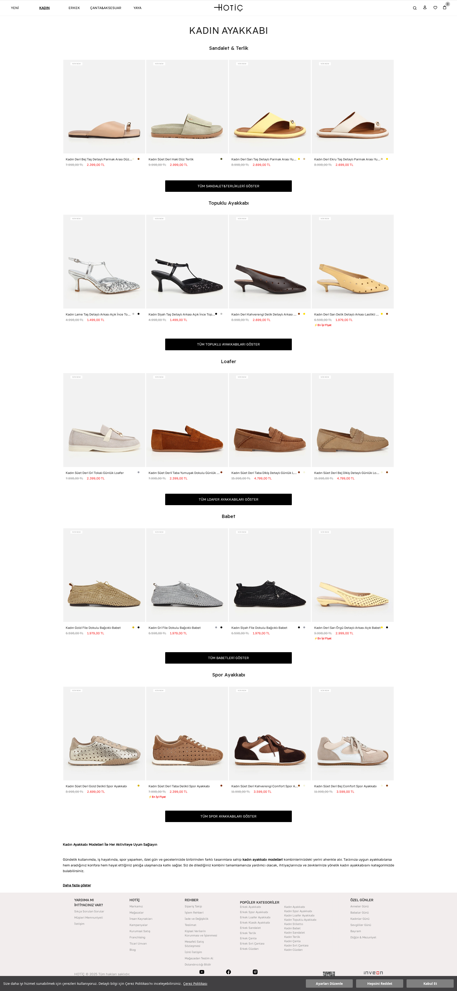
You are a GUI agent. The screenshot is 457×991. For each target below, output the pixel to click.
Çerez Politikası (195, 983)
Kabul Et (430, 983)
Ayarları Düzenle (329, 983)
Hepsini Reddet (379, 983)
